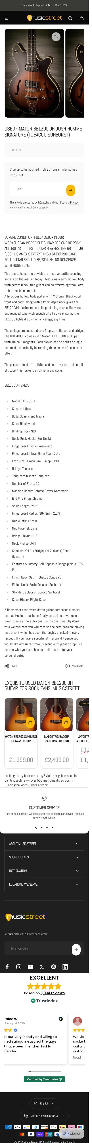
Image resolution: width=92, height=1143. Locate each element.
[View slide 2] (41, 827)
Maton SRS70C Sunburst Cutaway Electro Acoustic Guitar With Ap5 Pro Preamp (21, 743)
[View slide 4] (52, 827)
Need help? (78, 666)
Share (14, 666)
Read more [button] (81, 1058)
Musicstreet (23, 615)
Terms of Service (31, 207)
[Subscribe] (70, 190)
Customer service (44, 807)
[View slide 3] (47, 827)
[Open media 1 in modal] (56, 36)
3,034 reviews (53, 993)
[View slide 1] (36, 827)
